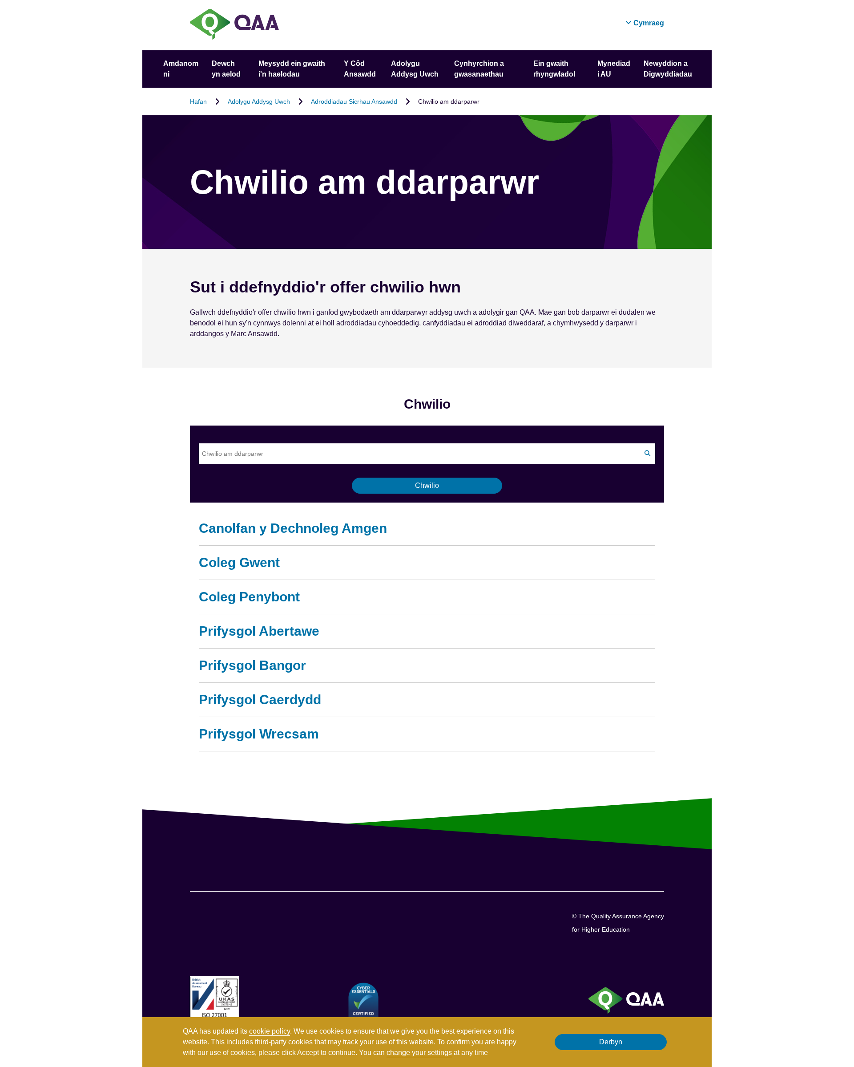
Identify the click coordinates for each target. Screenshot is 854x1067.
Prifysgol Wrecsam (259, 733)
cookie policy (269, 1031)
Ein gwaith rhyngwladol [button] (554, 69)
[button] (644, 23)
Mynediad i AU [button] (613, 69)
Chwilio (427, 485)
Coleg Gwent (239, 562)
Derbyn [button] (610, 1042)
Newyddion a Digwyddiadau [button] (668, 69)
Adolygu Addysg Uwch (259, 101)
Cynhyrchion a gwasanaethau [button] (479, 69)
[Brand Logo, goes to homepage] (234, 25)
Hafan (198, 101)
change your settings (419, 1052)
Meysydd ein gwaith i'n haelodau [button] (291, 69)
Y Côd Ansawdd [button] (360, 69)
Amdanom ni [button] (180, 69)
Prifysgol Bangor (252, 665)
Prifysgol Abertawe (259, 631)
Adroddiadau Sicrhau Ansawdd (354, 101)
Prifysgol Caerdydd (260, 699)
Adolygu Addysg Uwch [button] (415, 69)
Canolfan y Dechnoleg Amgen (293, 528)
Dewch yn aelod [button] (226, 69)
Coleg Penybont (249, 596)
